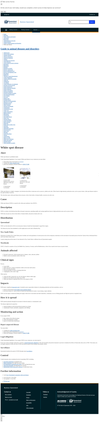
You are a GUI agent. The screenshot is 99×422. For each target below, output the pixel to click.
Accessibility (29, 402)
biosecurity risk (15, 287)
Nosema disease (7, 119)
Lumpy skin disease (8, 111)
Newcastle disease (7, 116)
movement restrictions (8, 361)
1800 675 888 (26, 164)
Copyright (28, 392)
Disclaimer (28, 395)
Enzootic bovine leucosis (9, 85)
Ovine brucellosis (7, 120)
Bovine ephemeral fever (8, 71)
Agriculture (6, 38)
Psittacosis (5, 123)
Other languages (29, 408)
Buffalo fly (5, 75)
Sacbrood (5, 126)
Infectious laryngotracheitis (9, 101)
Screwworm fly (7, 130)
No (4, 11)
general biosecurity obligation (31, 342)
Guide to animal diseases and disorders (12, 43)
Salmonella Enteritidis (8, 128)
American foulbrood (8, 58)
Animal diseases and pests (9, 40)
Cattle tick (5, 80)
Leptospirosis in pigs (8, 109)
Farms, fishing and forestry (9, 36)
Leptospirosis (6, 107)
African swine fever (8, 56)
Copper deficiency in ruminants (10, 84)
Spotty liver (6, 131)
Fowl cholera (6, 96)
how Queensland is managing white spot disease (17, 375)
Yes (2, 11)
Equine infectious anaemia (9, 88)
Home (4, 34)
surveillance (29, 351)
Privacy (27, 397)
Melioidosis (6, 114)
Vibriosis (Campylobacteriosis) (10, 76)
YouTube (45, 397)
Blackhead (5, 64)
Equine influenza (7, 89)
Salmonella (6, 127)
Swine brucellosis (7, 133)
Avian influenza (7, 62)
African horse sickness (8, 54)
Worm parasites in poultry (9, 143)
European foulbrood (8, 92)
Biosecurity (6, 39)
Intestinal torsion (7, 103)
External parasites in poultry (9, 93)
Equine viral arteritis (8, 90)
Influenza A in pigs (7, 102)
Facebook (45, 394)
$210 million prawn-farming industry (22, 289)
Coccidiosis (6, 82)
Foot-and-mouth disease (8, 94)
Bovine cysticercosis (8, 69)
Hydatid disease (7, 99)
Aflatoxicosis (6, 52)
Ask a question (8, 394)
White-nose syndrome (8, 139)
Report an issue (8, 397)
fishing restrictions (7, 363)
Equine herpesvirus (7, 86)
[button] (1, 417)
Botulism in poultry (7, 68)
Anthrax (5, 59)
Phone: (11, 399)
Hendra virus (6, 98)
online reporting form (14, 163)
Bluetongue (6, 65)
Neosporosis (6, 115)
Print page (7, 381)
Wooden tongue (7, 141)
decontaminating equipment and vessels (12, 364)
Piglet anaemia (6, 122)
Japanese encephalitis (8, 106)
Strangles (5, 132)
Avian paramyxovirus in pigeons (10, 63)
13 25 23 (21, 161)
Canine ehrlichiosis (7, 77)
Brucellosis (6, 73)
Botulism (5, 67)
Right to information (30, 400)
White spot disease (7, 140)
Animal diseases (7, 42)
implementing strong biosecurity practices (12, 367)
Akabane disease (7, 55)
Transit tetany (6, 136)
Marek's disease (7, 113)
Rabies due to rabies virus (9, 124)
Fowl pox (5, 97)
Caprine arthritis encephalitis (9, 79)
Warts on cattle (6, 137)
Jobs (27, 405)
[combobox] (79, 22)
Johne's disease (6, 105)
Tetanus (5, 135)
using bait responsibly (8, 365)
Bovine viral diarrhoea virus (9, 72)
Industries (5, 35)
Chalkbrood (6, 81)
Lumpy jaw (6, 110)
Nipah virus (6, 118)
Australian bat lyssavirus (9, 60)
